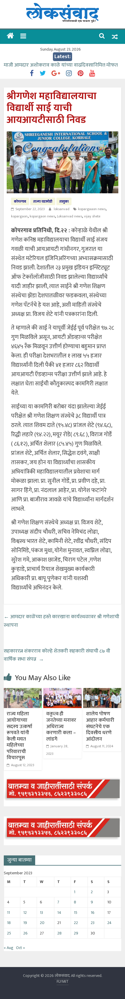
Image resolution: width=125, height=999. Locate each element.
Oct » (20, 947)
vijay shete (92, 216)
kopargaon (19, 216)
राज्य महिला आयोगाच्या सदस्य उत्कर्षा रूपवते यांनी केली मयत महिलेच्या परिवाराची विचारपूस (19, 736)
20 (42, 922)
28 (59, 933)
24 (109, 922)
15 (75, 912)
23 (92, 922)
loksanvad (62, 209)
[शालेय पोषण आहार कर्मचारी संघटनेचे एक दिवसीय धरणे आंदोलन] (102, 692)
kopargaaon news (92, 209)
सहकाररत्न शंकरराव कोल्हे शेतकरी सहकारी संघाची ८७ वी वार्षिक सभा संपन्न (57, 655)
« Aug (8, 947)
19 (25, 922)
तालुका (64, 201)
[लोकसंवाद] (10, 36)
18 (9, 922)
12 (25, 912)
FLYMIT (63, 981)
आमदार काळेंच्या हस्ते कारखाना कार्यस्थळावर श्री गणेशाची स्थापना (61, 621)
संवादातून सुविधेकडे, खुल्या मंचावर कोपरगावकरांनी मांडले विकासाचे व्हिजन (58, 65)
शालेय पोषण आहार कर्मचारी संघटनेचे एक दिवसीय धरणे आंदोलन (100, 726)
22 (76, 922)
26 (25, 933)
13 (41, 912)
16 (92, 912)
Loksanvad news (69, 216)
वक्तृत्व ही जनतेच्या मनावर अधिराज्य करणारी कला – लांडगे (61, 726)
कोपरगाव (20, 201)
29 (76, 933)
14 (59, 912)
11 (8, 912)
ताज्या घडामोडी (42, 201)
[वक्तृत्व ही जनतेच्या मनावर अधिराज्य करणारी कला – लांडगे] (62, 692)
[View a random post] (114, 37)
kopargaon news (42, 216)
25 (9, 933)
